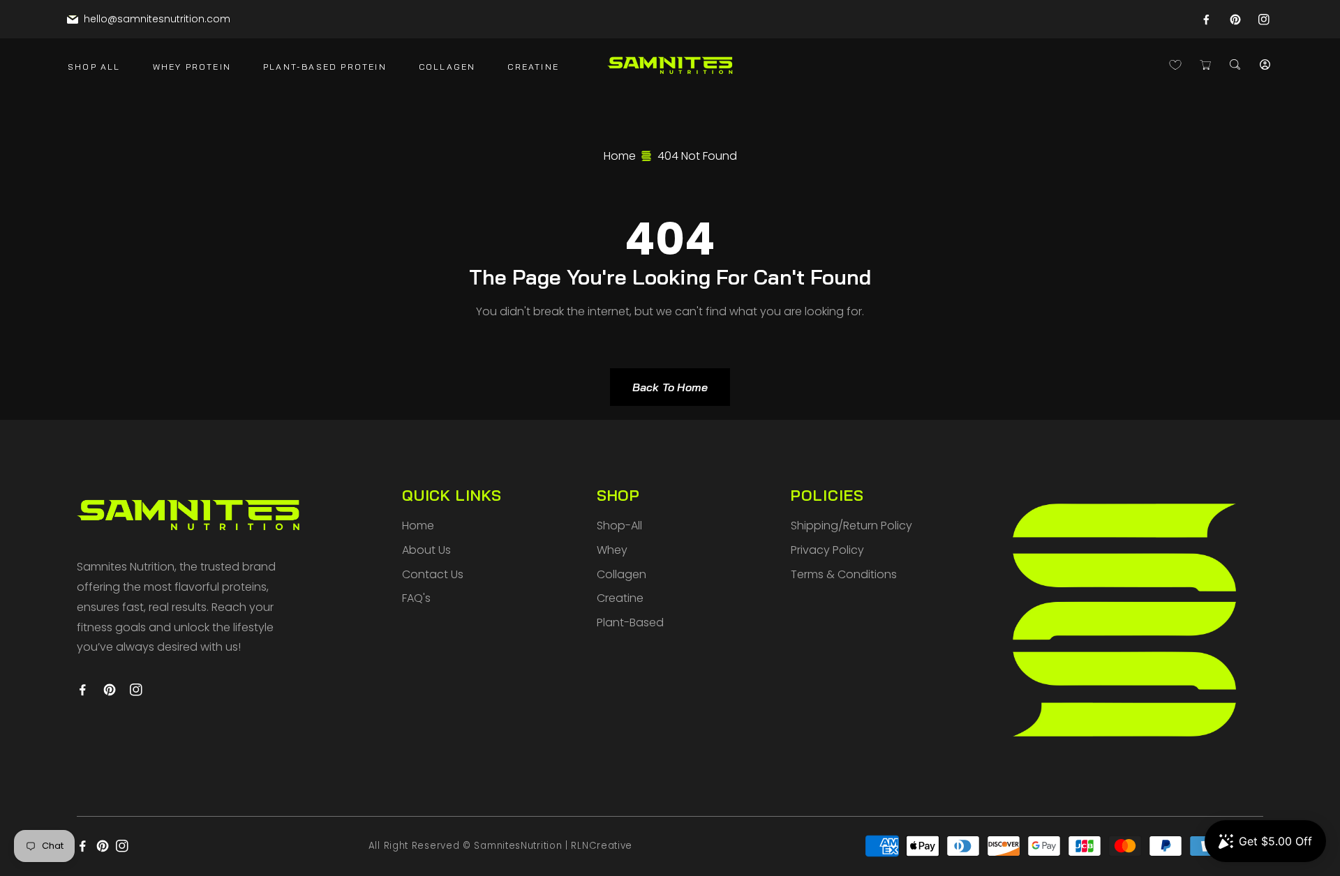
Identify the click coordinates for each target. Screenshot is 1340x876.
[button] (1235, 64)
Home (620, 156)
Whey (612, 550)
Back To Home (670, 387)
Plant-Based (630, 622)
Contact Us (432, 574)
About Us (426, 550)
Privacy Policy (827, 550)
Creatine (620, 598)
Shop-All (619, 526)
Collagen (621, 574)
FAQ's (416, 598)
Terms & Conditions (844, 574)
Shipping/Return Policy (851, 526)
